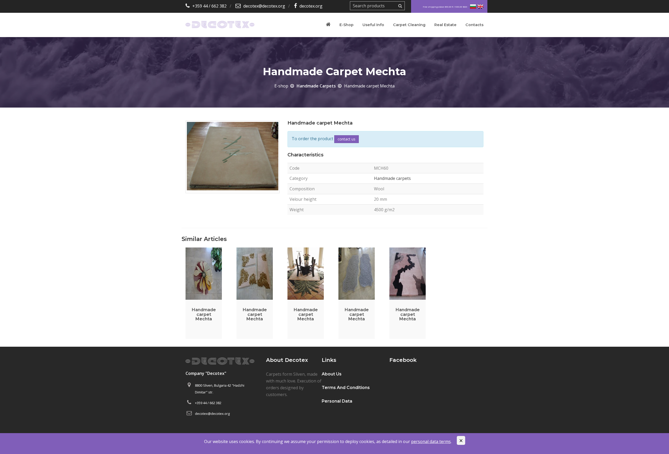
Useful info (373, 24)
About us (332, 374)
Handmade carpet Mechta (204, 314)
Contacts (474, 24)
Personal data (337, 401)
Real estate (445, 24)
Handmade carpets (316, 86)
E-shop (346, 24)
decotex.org (310, 6)
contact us (346, 139)
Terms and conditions (346, 387)
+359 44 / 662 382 (209, 6)
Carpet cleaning (409, 24)
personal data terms (431, 441)
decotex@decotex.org (264, 6)
